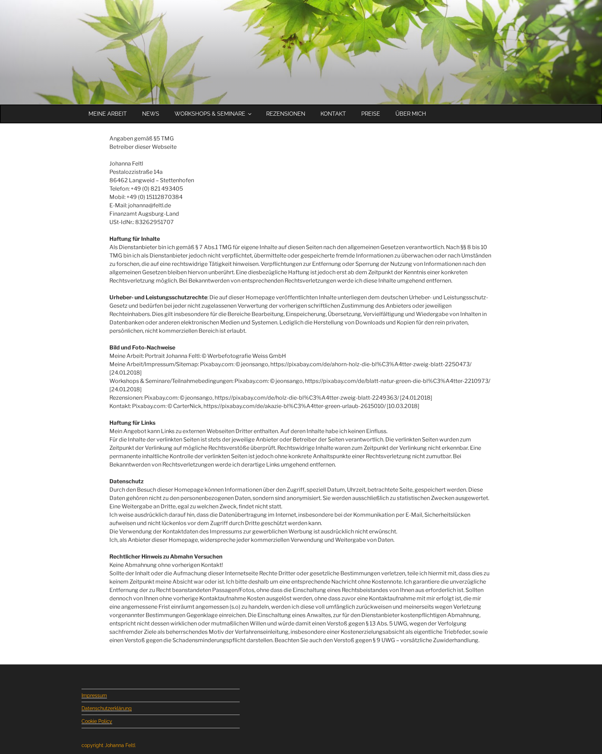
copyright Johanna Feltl (109, 745)
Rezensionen (285, 113)
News (150, 113)
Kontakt (333, 113)
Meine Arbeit (107, 113)
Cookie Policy (97, 721)
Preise (370, 113)
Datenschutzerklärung (107, 708)
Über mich (410, 113)
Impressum (94, 695)
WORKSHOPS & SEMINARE (210, 113)
